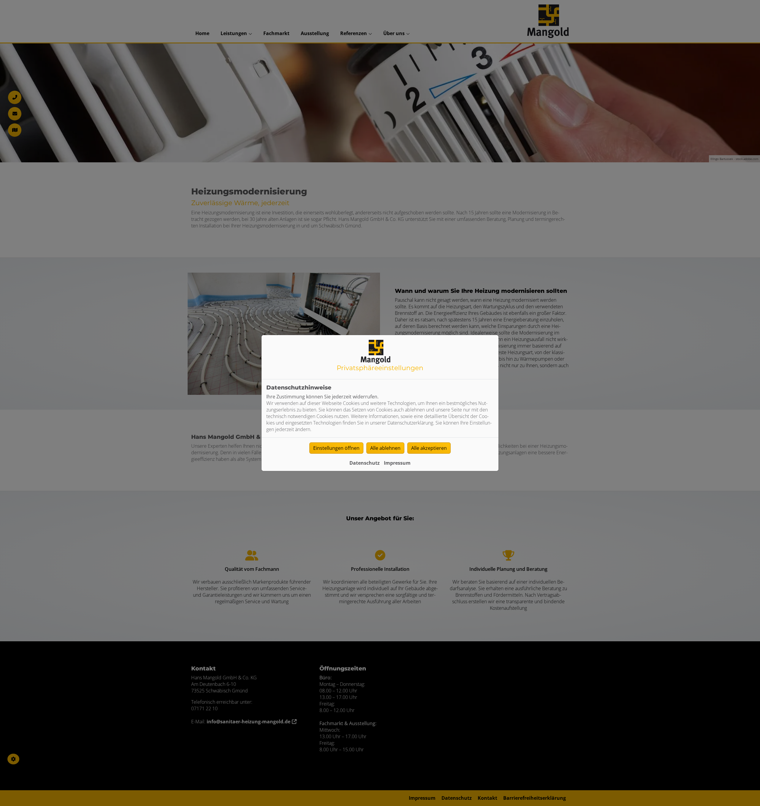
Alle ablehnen (385, 448)
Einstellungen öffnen (336, 448)
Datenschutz (364, 463)
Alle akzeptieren (429, 448)
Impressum (397, 463)
